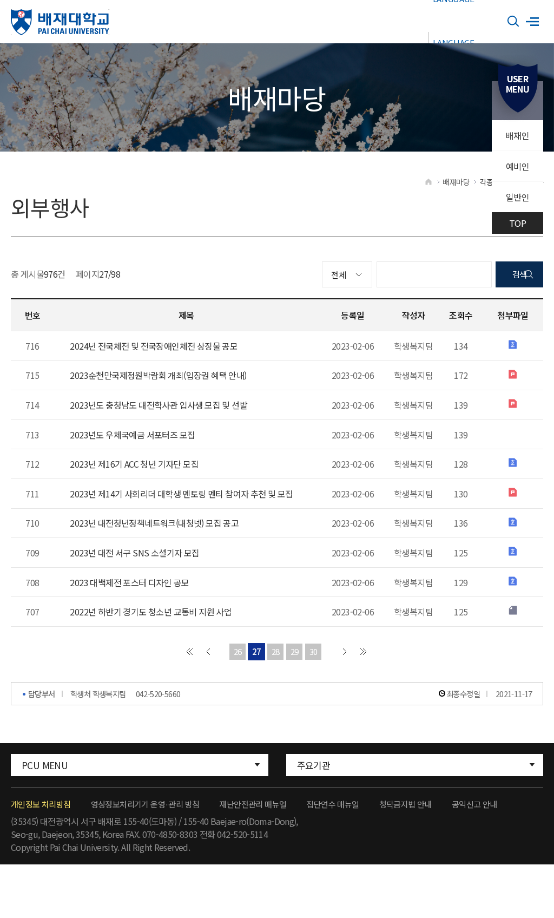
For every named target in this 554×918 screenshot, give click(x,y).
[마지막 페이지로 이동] (363, 651)
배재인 (517, 135)
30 (313, 651)
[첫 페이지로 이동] (189, 651)
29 (295, 651)
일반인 (517, 197)
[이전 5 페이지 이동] (208, 651)
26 (238, 651)
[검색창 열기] (513, 21)
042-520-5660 (158, 693)
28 (276, 651)
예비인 (517, 166)
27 (256, 651)
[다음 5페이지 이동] (344, 651)
